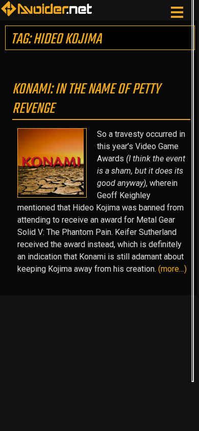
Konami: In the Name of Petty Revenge (86, 99)
